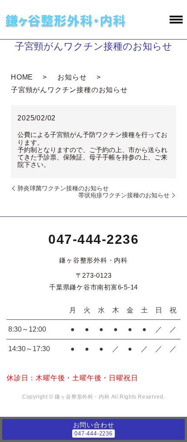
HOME (22, 77)
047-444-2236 (93, 239)
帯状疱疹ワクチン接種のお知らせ (124, 195)
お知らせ (72, 77)
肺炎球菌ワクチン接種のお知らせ (63, 188)
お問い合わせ (93, 425)
